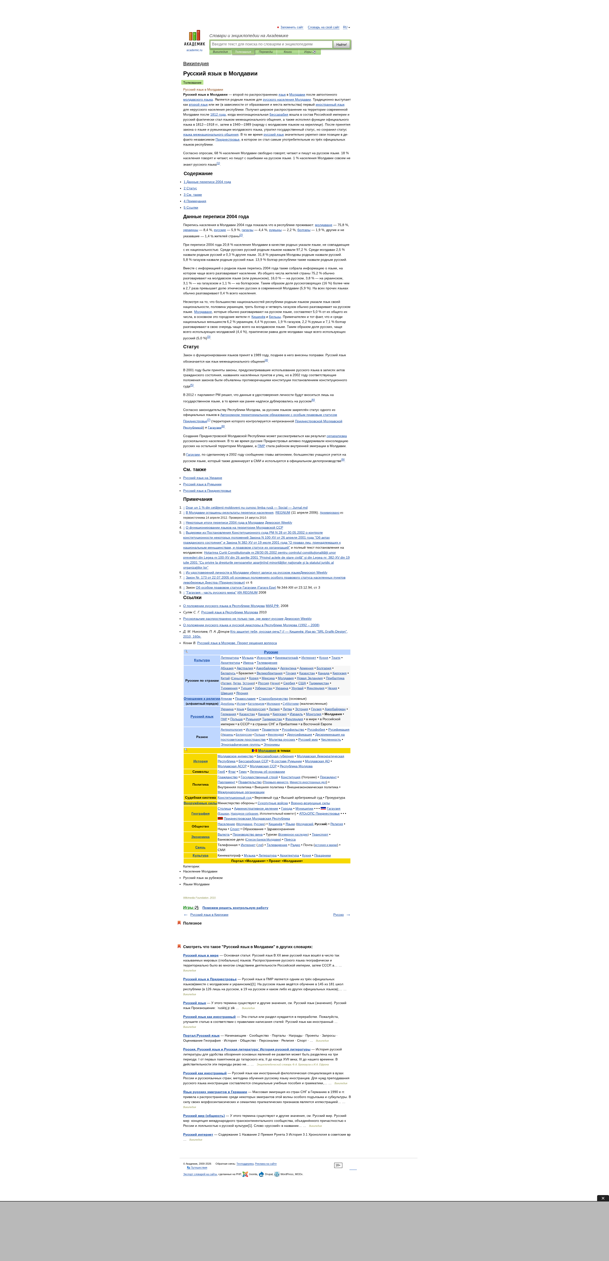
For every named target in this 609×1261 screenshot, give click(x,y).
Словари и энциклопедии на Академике (248, 35)
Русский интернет (198, 1134)
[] (218, 163)
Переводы (266, 52)
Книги (288, 52)
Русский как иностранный (205, 1073)
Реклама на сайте (266, 1163)
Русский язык (194, 1003)
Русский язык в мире (201, 955)
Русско (338, 914)
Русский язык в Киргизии (209, 914)
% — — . (247, 507)
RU (345, 27)
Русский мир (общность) (204, 1116)
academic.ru (194, 50)
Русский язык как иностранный (209, 1017)
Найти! (341, 44)
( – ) (251, 625)
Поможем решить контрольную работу (235, 908)
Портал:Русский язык (201, 1035)
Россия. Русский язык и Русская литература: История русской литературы (246, 1049)
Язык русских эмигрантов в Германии (215, 1092)
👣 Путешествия (197, 1167)
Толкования (243, 52)
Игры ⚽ (310, 52)
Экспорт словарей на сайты (200, 1174)
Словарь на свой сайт (323, 27)
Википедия (220, 52)
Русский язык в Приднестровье (210, 979)
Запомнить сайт (292, 27)
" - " (211, 592)
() (236, 587)
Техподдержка (245, 1163)
